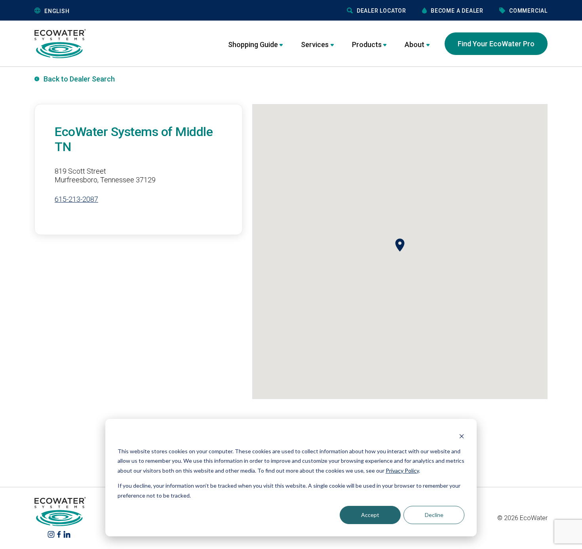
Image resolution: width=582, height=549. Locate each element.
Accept (370, 514)
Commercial (528, 11)
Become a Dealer (457, 11)
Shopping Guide (253, 44)
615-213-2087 (76, 199)
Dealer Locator (381, 11)
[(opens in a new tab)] (51, 534)
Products (367, 44)
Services (315, 44)
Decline (434, 514)
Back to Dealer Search (79, 79)
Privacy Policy (402, 470)
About (414, 44)
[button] (94, 11)
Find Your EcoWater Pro (496, 44)
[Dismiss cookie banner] (461, 436)
